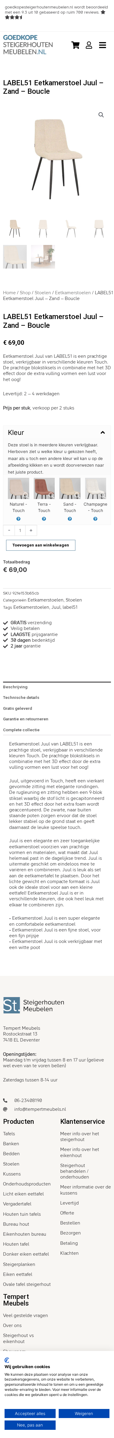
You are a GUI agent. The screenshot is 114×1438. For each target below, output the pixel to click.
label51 (70, 607)
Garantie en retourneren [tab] (25, 718)
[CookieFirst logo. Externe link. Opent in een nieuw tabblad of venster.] (7, 1360)
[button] (101, 114)
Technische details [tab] (21, 697)
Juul (55, 607)
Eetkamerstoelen (73, 292)
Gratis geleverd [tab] (17, 708)
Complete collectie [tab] (21, 729)
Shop (25, 292)
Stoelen (43, 292)
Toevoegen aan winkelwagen (40, 545)
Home (9, 292)
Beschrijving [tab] (15, 686)
